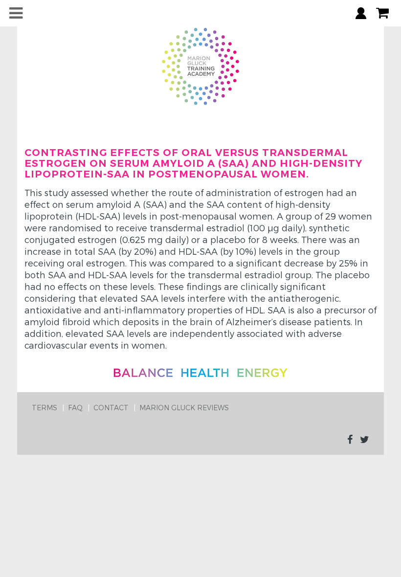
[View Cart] (382, 13)
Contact (111, 407)
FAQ (75, 407)
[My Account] (361, 13)
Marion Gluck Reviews (184, 407)
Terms (44, 407)
